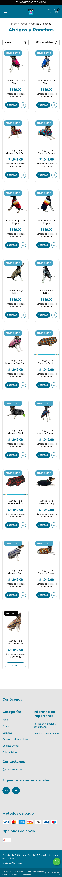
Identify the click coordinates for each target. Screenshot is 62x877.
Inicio (14, 23)
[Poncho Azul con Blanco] (54, 105)
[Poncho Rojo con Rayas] (23, 245)
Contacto (7, 732)
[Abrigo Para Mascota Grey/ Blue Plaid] (23, 595)
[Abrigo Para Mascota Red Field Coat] (23, 175)
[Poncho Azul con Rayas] (54, 245)
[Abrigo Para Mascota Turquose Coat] (54, 455)
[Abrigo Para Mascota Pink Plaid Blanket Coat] (23, 385)
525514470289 (15, 769)
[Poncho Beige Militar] (23, 315)
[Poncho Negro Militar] (54, 315)
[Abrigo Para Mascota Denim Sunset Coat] (54, 385)
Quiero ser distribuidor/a (15, 739)
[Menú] (5, 11)
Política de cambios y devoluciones (45, 725)
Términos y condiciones (46, 733)
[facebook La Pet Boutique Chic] (16, 790)
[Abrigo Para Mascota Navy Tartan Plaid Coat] (54, 525)
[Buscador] (49, 11)
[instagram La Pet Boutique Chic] (6, 790)
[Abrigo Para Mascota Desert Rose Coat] (54, 175)
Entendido (53, 873)
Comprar (12, 105)
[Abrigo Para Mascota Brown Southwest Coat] (54, 595)
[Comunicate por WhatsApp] (56, 861)
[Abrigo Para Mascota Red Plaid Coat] (23, 525)
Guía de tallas (9, 752)
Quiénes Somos (11, 745)
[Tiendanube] (12, 863)
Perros (23, 23)
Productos (8, 726)
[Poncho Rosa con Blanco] (23, 105)
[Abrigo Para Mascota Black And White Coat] (23, 455)
